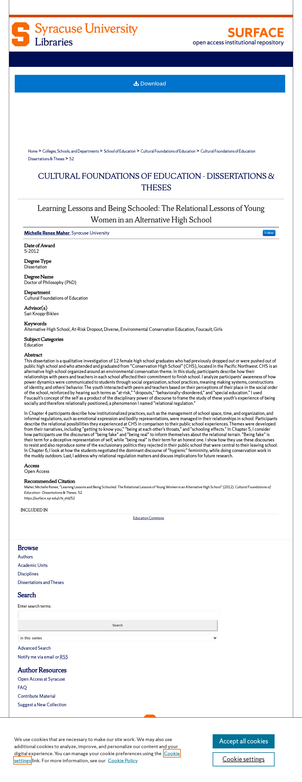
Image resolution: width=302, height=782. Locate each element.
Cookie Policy (123, 760)
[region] (151, 749)
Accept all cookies (243, 741)
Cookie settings (243, 759)
